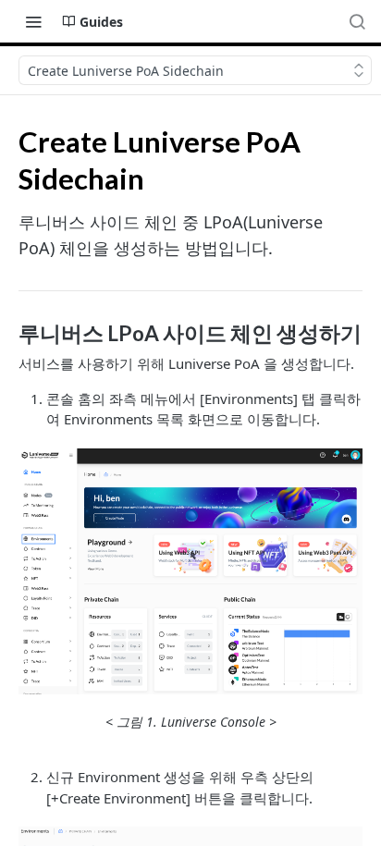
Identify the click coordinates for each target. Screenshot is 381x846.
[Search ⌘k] (357, 21)
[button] (190, 571)
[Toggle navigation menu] (33, 21)
